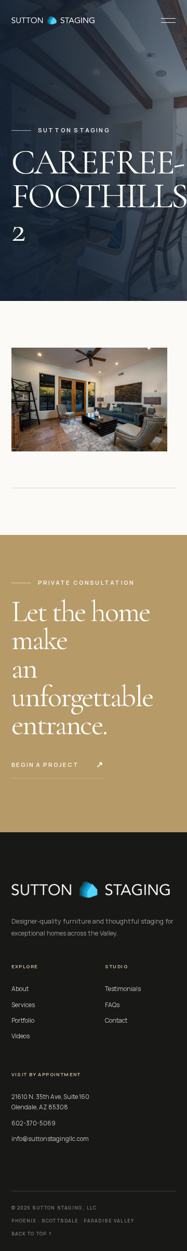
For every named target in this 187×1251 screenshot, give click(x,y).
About (20, 988)
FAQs (112, 1004)
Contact (116, 1020)
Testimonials (123, 988)
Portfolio (22, 1020)
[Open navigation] (164, 20)
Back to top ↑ (31, 1234)
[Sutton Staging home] (53, 20)
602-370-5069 (33, 1123)
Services (23, 1004)
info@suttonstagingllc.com (50, 1138)
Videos (20, 1036)
